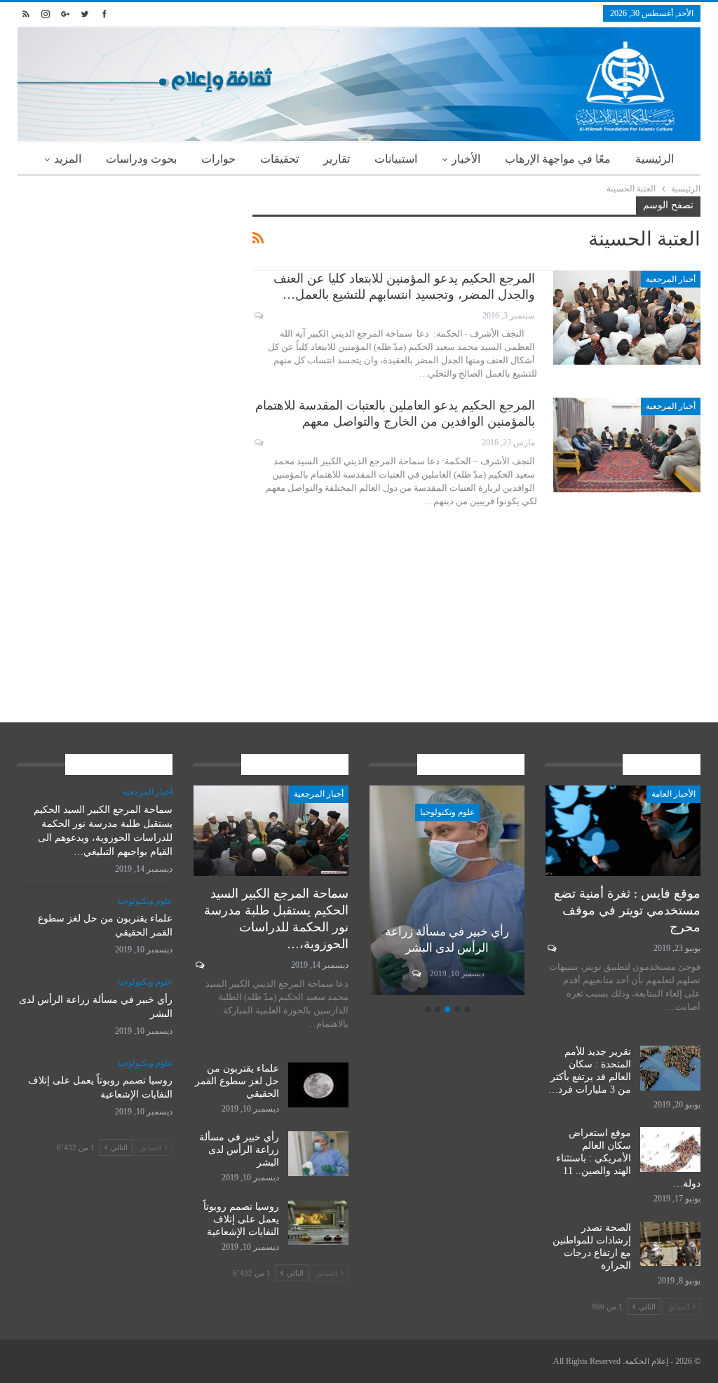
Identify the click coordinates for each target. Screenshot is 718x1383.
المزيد (67, 159)
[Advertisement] (124, 284)
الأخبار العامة (673, 794)
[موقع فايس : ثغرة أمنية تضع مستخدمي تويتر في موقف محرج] (623, 830)
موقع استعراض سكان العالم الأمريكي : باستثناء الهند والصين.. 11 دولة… (628, 1158)
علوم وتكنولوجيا (447, 812)
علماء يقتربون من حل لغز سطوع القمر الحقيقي (237, 1081)
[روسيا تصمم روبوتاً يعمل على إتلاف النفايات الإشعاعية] (318, 1223)
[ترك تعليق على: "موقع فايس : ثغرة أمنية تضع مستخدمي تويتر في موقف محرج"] (551, 948)
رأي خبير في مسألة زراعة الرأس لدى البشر (239, 1150)
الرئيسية (654, 159)
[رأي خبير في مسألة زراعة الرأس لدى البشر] (447, 889)
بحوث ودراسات (141, 159)
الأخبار (466, 159)
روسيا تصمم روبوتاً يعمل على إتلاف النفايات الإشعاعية (241, 1219)
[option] (447, 892)
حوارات (218, 159)
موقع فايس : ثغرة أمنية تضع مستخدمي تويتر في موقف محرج (627, 910)
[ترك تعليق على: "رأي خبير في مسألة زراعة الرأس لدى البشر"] (415, 973)
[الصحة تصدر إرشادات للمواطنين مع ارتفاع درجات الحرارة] (670, 1244)
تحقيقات (279, 159)
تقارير (336, 159)
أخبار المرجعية (671, 279)
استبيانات (395, 159)
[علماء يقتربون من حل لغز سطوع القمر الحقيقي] (318, 1084)
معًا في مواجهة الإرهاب (558, 159)
